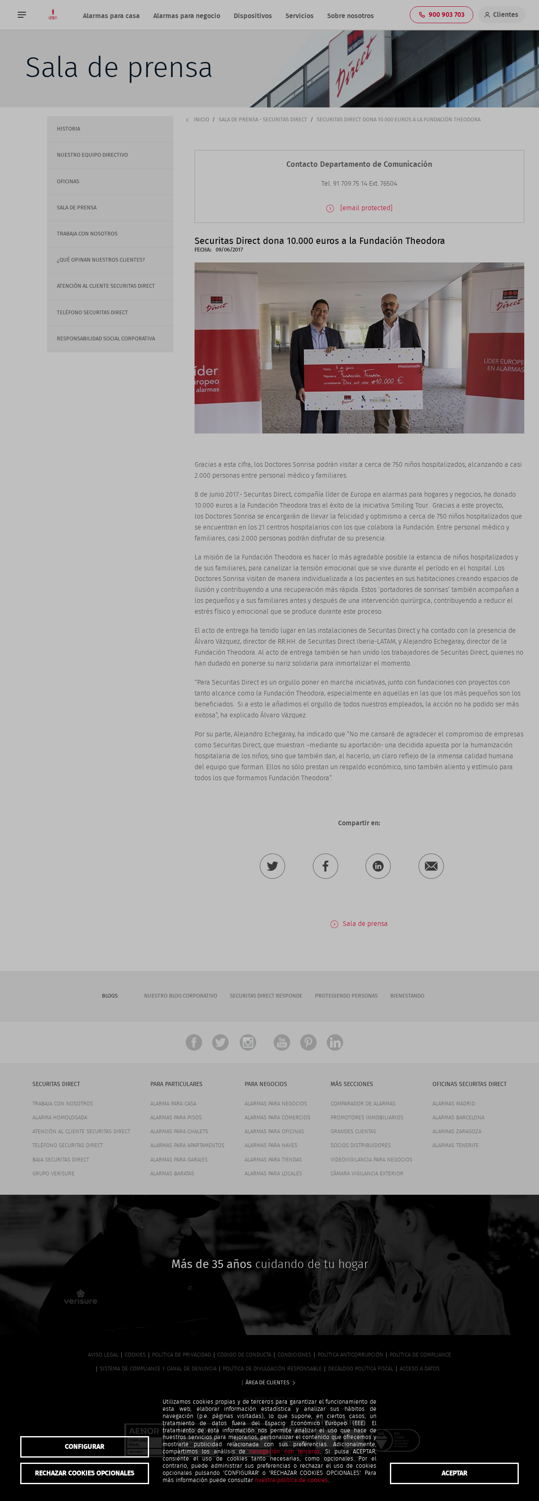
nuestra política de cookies (291, 1480)
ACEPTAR (454, 1473)
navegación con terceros (284, 1452)
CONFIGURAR (84, 1446)
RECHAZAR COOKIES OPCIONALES (84, 1473)
